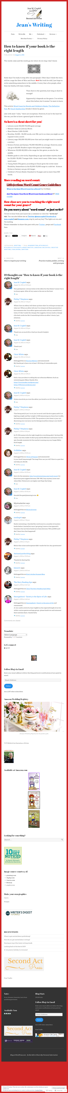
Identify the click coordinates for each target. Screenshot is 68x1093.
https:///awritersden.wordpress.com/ (26, 382)
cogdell (11, 219)
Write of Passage (32, 457)
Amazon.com (23, 219)
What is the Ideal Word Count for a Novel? (24, 189)
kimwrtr (17, 568)
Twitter (42, 224)
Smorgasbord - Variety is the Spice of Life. (30, 597)
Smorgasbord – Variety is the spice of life (40, 603)
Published (40, 34)
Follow (8, 686)
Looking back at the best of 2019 (15, 946)
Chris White (19, 354)
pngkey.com (10, 885)
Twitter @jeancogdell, (37, 216)
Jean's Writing (34, 24)
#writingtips (28, 247)
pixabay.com (11, 875)
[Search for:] (34, 840)
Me (30, 34)
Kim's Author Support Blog (35, 574)
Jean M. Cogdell (20, 282)
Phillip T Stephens (21, 299)
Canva (6, 898)
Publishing (16, 249)
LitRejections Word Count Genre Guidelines (34, 184)
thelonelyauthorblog (22, 554)
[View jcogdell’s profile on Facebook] (4, 648)
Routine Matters (31, 361)
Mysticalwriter (31, 509)
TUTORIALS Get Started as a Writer (16, 743)
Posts (13, 34)
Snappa (6, 901)
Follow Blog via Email (14, 669)
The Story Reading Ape (23, 582)
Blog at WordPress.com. (18, 1055)
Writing (17, 245)
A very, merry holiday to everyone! (16, 950)
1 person (22, 320)
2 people (22, 548)
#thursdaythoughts (13, 247)
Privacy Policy (42, 38)
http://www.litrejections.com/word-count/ (44, 476)
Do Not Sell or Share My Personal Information (42, 1055)
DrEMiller (18, 450)
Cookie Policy (39, 1090)
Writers (24, 249)
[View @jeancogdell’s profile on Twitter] (7, 648)
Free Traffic (8, 978)
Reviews (52, 34)
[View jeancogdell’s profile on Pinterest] (9, 648)
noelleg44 (18, 517)
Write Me (21, 34)
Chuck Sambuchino (17, 109)
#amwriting (33, 245)
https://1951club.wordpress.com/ (25, 385)
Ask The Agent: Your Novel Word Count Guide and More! (30, 194)
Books (47, 247)
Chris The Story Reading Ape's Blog (38, 589)
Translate (18, 637)
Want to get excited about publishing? (17, 936)
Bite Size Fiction (26, 38)
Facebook (57, 224)
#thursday (43, 245)
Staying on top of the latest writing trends (18, 943)
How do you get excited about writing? (17, 940)
